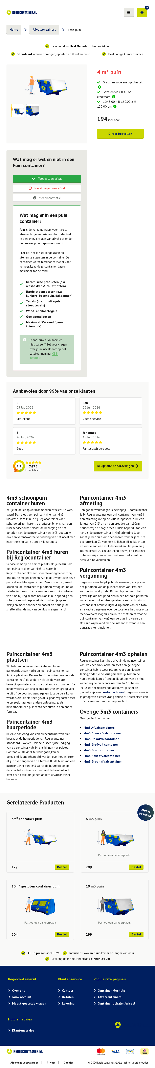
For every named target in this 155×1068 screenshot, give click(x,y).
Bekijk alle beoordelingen (115, 466)
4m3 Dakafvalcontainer (101, 739)
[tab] (47, 179)
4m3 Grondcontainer (99, 750)
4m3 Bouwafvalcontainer (102, 733)
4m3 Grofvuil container (101, 744)
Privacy (51, 1062)
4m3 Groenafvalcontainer (103, 761)
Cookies (68, 1062)
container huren (113, 692)
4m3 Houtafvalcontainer (102, 756)
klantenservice (134, 54)
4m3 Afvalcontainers (99, 727)
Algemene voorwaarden (24, 1062)
